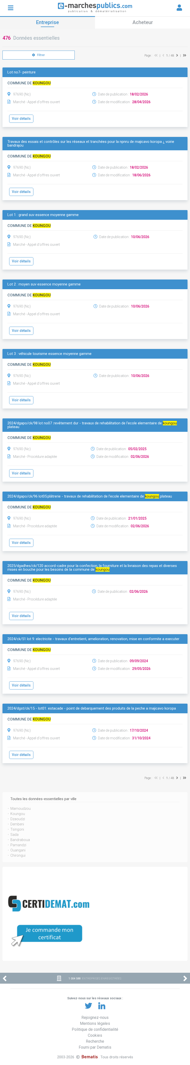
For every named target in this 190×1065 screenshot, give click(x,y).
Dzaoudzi (17, 819)
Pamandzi (18, 845)
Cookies (95, 1035)
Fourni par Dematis (95, 1047)
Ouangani (17, 850)
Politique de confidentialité (95, 1029)
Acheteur (142, 22)
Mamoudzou (20, 809)
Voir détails (21, 119)
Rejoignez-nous (95, 1017)
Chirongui (17, 855)
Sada (14, 835)
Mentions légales (95, 1023)
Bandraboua (20, 840)
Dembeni (17, 824)
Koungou (17, 814)
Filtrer (40, 55)
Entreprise (47, 22)
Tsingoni (17, 829)
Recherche (95, 1041)
